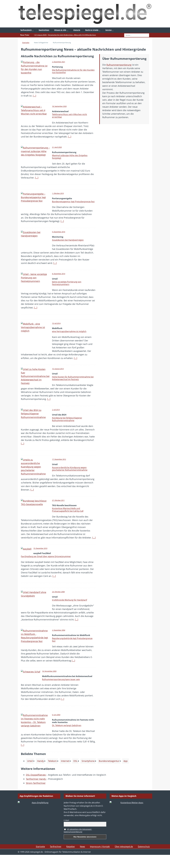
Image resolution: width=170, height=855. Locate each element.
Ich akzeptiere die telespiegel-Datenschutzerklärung (78, 830)
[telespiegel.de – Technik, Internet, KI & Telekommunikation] (85, 13)
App (125, 760)
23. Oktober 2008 (58, 592)
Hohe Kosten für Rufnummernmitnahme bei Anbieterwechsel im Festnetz (73, 378)
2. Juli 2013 (56, 409)
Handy (40, 760)
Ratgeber (70, 846)
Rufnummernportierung (118, 64)
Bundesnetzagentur (109, 760)
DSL (75, 760)
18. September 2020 (59, 106)
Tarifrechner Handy (36, 778)
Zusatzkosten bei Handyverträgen (68, 240)
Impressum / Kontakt (100, 846)
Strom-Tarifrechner (36, 783)
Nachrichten (44, 30)
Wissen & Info (60, 30)
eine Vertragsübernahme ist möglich (69, 331)
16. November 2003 (49, 671)
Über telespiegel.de (124, 846)
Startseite (40, 846)
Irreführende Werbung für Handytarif (69, 600)
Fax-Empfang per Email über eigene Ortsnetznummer (46, 556)
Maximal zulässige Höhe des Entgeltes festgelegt (69, 156)
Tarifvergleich (26, 30)
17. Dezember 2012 (59, 459)
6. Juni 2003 (56, 715)
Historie (76, 30)
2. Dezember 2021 (58, 62)
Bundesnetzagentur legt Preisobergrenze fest (73, 201)
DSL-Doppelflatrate (36, 774)
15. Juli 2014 (56, 323)
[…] (34, 95)
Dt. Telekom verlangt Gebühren (66, 725)
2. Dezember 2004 (58, 630)
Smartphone (88, 760)
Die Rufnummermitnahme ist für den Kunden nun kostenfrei (73, 71)
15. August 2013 (58, 369)
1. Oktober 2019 (58, 193)
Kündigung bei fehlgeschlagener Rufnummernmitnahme (67, 419)
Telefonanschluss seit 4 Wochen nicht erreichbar (69, 115)
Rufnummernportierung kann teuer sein (61, 679)
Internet (65, 760)
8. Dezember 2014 (58, 274)
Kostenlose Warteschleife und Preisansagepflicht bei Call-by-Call (67, 509)
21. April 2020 (57, 147)
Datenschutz (144, 846)
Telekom (52, 760)
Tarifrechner (55, 846)
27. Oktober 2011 (58, 500)
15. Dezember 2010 (40, 548)
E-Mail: (66, 820)
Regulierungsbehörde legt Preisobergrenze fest (72, 639)
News (82, 846)
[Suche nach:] (136, 34)
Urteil (30, 760)
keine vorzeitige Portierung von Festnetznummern (66, 283)
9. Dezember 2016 (58, 232)
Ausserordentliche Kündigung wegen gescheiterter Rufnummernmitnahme (69, 468)
